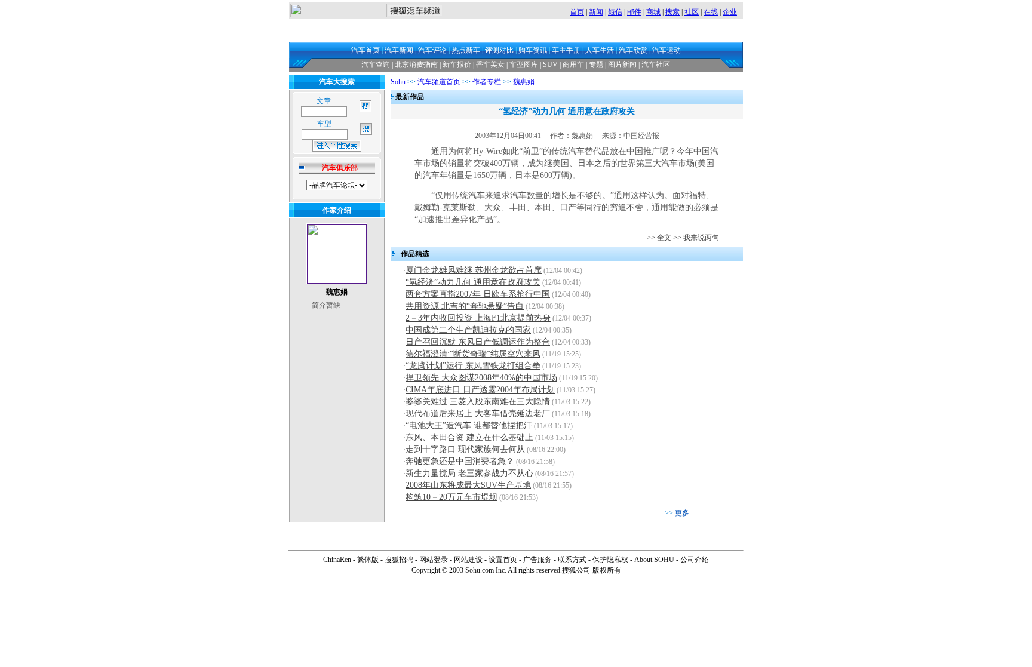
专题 (596, 64)
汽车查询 (375, 64)
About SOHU (654, 559)
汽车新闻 (399, 50)
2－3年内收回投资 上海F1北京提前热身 (478, 317)
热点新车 (466, 50)
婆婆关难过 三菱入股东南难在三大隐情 (478, 401)
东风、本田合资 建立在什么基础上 (469, 437)
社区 (691, 12)
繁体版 (368, 559)
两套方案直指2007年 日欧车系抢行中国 (478, 294)
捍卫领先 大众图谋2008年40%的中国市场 (481, 377)
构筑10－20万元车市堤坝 (451, 497)
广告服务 (537, 559)
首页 (577, 12)
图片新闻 (622, 64)
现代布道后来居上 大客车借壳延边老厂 (478, 413)
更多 (682, 513)
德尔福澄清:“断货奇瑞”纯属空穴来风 (473, 353)
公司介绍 (694, 559)
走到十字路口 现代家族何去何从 (465, 449)
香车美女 (490, 64)
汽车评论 (432, 50)
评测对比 (499, 50)
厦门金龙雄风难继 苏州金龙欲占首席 (474, 270)
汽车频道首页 (438, 82)
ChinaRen (337, 559)
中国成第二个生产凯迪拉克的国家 (468, 329)
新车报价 (457, 64)
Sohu (398, 82)
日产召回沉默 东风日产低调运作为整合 (478, 341)
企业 (730, 12)
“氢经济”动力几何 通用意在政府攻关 (473, 282)
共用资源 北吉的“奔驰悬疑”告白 (465, 306)
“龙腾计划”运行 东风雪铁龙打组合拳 (473, 365)
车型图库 (523, 64)
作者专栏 (486, 82)
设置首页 (503, 559)
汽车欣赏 (633, 50)
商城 (653, 12)
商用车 (573, 64)
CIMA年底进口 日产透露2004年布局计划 (480, 389)
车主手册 (566, 50)
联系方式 (572, 559)
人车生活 (599, 50)
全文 (664, 237)
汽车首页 (365, 50)
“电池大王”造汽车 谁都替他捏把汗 (469, 425)
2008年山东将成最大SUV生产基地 (468, 485)
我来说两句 (701, 237)
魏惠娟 (524, 82)
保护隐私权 (610, 559)
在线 (711, 12)
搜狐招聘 (399, 559)
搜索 (672, 12)
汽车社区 (655, 64)
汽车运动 (666, 50)
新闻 (596, 12)
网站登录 (433, 559)
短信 (615, 12)
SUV (550, 64)
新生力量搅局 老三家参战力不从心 (469, 473)
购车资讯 (532, 50)
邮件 (634, 12)
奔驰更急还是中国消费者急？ (460, 461)
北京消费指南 (416, 64)
